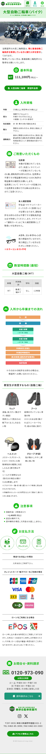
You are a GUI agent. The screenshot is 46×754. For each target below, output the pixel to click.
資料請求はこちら (24, 696)
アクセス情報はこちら (24, 733)
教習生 (35, 6)
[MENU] (42, 3)
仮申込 (28, 6)
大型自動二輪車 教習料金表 (24, 88)
